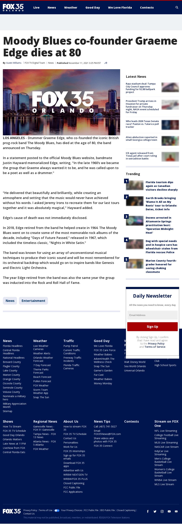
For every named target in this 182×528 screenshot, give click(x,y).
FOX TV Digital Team (35, 62)
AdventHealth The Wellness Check (104, 360)
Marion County (11, 374)
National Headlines (14, 357)
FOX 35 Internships (74, 451)
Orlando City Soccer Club (165, 359)
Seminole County (12, 387)
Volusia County (11, 392)
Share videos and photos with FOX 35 (105, 440)
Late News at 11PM (14, 443)
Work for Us (70, 446)
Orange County (11, 379)
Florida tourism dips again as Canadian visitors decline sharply (162, 185)
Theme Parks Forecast (41, 371)
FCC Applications (73, 491)
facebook (148, 511)
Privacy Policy (156, 343)
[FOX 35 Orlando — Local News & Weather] (14, 7)
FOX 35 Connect (103, 445)
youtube (169, 511)
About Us (70, 421)
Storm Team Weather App (40, 391)
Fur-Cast (99, 374)
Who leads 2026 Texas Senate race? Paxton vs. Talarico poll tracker (142, 123)
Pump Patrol (70, 346)
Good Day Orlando (14, 435)
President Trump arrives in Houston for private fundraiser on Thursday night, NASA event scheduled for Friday (142, 106)
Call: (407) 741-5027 (105, 426)
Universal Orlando (134, 370)
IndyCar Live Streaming (161, 452)
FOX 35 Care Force (105, 350)
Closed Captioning (73, 483)
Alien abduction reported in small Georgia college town (141, 139)
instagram (162, 511)
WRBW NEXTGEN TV (75, 474)
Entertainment (33, 301)
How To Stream (12, 426)
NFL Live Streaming (165, 430)
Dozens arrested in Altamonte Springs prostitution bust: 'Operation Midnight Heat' (159, 225)
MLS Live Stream (164, 484)
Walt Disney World (134, 362)
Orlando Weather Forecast (43, 359)
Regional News (45, 421)
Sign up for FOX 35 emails (74, 457)
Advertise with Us (73, 470)
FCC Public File (71, 487)
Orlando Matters (12, 439)
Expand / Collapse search (177, 7)
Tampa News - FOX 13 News (44, 435)
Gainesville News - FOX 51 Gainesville (43, 428)
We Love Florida (103, 346)
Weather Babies (103, 354)
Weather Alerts (41, 353)
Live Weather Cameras (40, 347)
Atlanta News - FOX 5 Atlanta (44, 443)
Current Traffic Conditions (71, 351)
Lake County (10, 370)
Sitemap (7, 411)
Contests (131, 421)
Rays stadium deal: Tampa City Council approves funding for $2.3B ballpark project (141, 88)
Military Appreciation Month (14, 405)
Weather (40, 341)
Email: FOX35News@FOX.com (107, 432)
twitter (155, 511)
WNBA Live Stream (165, 480)
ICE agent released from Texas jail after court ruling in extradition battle (141, 155)
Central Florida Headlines (11, 351)
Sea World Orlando (135, 366)
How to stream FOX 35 (74, 428)
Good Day (101, 341)
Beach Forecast (42, 377)
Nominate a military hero (14, 397)
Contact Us (69, 438)
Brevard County (12, 362)
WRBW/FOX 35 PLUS (75, 479)
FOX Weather (41, 385)
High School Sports (165, 365)
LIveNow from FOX (14, 448)
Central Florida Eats (14, 452)
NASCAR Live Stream (166, 446)
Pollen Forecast (42, 381)
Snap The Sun (41, 397)
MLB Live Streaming (166, 442)
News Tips (102, 421)
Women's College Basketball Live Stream (164, 472)
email (176, 511)
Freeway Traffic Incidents (72, 359)
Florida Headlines (13, 346)
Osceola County (12, 383)
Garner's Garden (103, 370)
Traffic (68, 341)
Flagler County (11, 366)
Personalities (70, 442)
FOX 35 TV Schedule (14, 430)
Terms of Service (154, 346)
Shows (8, 421)
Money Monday (103, 383)
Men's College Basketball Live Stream (163, 462)
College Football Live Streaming (166, 436)
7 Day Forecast (42, 365)
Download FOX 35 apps (73, 464)
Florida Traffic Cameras (71, 366)
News (51, 62)
